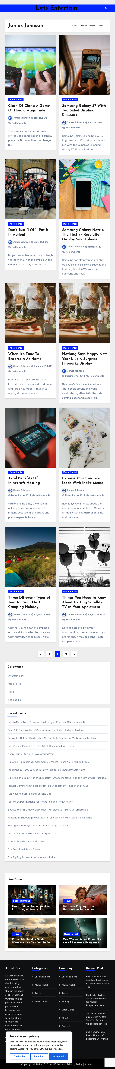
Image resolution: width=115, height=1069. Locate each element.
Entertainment (16, 675)
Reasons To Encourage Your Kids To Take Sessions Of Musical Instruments (49, 817)
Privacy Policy (75, 1064)
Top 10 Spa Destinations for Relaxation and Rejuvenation (40, 801)
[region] (39, 1047)
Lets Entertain (56, 8)
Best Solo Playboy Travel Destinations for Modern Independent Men (46, 730)
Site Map (89, 1064)
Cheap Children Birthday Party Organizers (31, 833)
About (65, 1018)
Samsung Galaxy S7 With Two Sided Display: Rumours (84, 110)
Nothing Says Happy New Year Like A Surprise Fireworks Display (84, 358)
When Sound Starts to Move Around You (30, 754)
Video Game (15, 99)
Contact (66, 1026)
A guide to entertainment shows (26, 841)
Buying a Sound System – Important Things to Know (37, 825)
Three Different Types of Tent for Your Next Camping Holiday (29, 602)
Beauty (65, 1001)
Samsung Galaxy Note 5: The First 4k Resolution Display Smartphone (83, 234)
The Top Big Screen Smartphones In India (31, 857)
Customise (19, 1056)
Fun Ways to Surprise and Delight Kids (29, 793)
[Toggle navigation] (7, 8)
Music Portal (70, 99)
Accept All (58, 1056)
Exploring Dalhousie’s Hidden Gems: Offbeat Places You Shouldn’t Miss (48, 762)
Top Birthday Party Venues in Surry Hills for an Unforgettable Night (46, 770)
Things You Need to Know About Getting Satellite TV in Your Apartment (84, 602)
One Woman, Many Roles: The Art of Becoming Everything (40, 746)
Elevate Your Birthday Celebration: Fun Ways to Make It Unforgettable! (48, 809)
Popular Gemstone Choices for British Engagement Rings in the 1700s (47, 785)
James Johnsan (21, 118)
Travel (11, 691)
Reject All (39, 1056)
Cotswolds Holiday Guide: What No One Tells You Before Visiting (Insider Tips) (51, 738)
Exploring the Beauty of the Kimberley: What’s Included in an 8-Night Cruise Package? (57, 777)
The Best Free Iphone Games (23, 849)
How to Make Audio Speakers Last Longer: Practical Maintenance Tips (47, 722)
